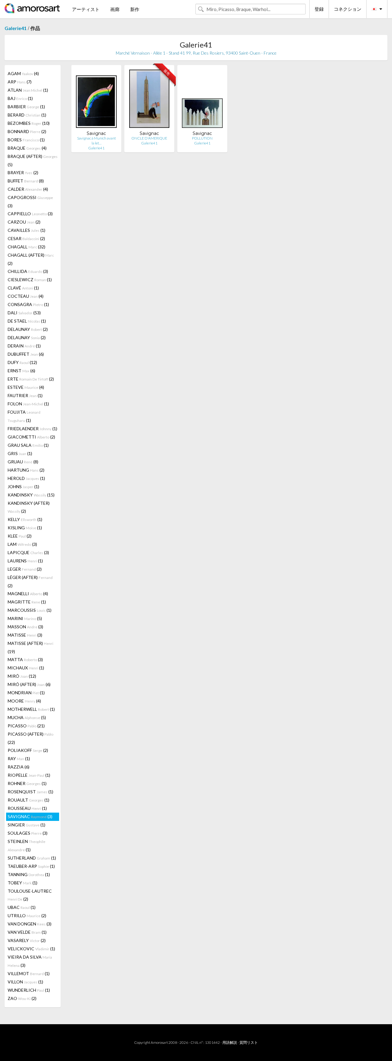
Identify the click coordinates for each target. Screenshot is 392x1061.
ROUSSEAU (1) (27, 808)
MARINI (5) (25, 618)
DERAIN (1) (24, 345)
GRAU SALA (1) (28, 445)
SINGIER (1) (26, 824)
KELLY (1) (25, 519)
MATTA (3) (25, 659)
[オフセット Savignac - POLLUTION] (202, 100)
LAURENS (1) (25, 560)
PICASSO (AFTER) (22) (30, 738)
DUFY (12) (22, 362)
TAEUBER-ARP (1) (31, 866)
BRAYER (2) (23, 172)
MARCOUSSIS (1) (29, 610)
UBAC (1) (22, 907)
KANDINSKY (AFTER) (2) (29, 507)
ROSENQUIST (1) (30, 791)
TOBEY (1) (22, 882)
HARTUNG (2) (26, 470)
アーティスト (86, 9)
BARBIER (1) (26, 106)
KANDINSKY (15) (31, 494)
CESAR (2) (26, 238)
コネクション (347, 9)
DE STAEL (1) (27, 321)
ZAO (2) (22, 998)
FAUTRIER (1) (25, 395)
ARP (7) (20, 81)
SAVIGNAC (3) (30, 816)
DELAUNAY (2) (28, 329)
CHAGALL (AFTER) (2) (31, 259)
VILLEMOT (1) (29, 973)
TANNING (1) (29, 874)
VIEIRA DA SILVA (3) (30, 961)
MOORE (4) (24, 700)
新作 (134, 9)
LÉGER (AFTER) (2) (30, 581)
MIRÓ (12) (22, 676)
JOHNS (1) (23, 486)
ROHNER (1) (27, 783)
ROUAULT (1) (28, 799)
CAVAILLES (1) (26, 230)
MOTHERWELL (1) (31, 709)
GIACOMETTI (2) (31, 436)
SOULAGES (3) (27, 833)
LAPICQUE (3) (28, 552)
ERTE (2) (31, 378)
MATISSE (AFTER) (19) (30, 647)
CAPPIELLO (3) (30, 213)
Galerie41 (16, 28)
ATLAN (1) (28, 90)
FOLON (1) (28, 403)
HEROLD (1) (26, 478)
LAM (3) (22, 544)
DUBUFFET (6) (26, 354)
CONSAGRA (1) (28, 304)
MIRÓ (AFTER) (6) (29, 684)
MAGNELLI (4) (28, 593)
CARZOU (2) (24, 221)
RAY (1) (19, 758)
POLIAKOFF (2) (28, 750)
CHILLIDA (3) (28, 271)
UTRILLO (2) (27, 915)
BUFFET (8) (26, 180)
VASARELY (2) (27, 940)
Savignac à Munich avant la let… (96, 140)
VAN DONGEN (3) (29, 923)
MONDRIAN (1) (26, 692)
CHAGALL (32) (26, 246)
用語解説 (229, 1042)
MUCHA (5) (27, 717)
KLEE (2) (20, 535)
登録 (319, 9)
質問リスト (248, 1042)
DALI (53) (24, 312)
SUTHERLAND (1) (32, 857)
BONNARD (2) (27, 131)
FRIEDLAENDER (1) (32, 428)
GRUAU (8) (23, 461)
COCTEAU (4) (25, 296)
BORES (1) (26, 139)
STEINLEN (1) (26, 845)
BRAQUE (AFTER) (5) (33, 160)
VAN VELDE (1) (27, 932)
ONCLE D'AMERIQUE (149, 138)
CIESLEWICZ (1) (30, 279)
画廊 (114, 9)
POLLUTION (202, 138)
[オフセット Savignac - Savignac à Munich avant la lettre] (96, 100)
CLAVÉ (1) (23, 287)
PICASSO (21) (26, 725)
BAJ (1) (20, 98)
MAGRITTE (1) (27, 601)
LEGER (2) (25, 569)
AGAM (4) (23, 73)
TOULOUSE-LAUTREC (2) (30, 895)
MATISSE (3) (25, 635)
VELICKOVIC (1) (31, 948)
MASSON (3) (25, 626)
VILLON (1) (25, 981)
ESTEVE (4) (26, 387)
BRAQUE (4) (27, 148)
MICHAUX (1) (26, 667)
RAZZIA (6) (18, 766)
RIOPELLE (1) (29, 775)
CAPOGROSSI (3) (30, 201)
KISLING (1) (25, 527)
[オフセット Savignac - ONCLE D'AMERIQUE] (149, 100)
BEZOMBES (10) (29, 123)
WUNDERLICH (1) (29, 990)
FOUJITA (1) (24, 416)
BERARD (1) (27, 114)
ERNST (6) (21, 370)
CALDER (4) (28, 189)
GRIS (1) (20, 453)
